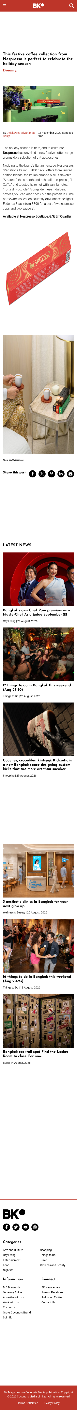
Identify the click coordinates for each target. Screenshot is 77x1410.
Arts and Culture (13, 1250)
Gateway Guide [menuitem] (12, 1292)
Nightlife (8, 1270)
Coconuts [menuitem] (9, 1307)
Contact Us (48, 1302)
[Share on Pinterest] (51, 473)
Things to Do (47, 1255)
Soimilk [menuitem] (7, 1317)
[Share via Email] (70, 473)
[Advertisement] (38, 31)
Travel (43, 1260)
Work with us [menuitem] (11, 1302)
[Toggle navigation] (4, 5)
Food (6, 1265)
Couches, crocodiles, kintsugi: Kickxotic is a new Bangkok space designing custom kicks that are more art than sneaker (37, 765)
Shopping (46, 1250)
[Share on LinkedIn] (61, 473)
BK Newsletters (50, 1287)
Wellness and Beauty (52, 1265)
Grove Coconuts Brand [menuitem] (17, 1312)
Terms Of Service (28, 1403)
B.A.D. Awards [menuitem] (12, 1287)
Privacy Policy (51, 1403)
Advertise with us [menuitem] (13, 1297)
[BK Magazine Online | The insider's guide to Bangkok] (38, 6)
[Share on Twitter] (42, 473)
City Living (9, 1255)
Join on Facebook (52, 1292)
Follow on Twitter (52, 1297)
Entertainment (12, 1260)
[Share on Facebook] (32, 473)
